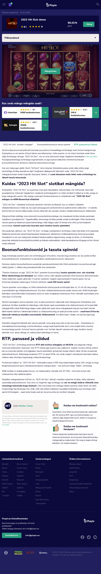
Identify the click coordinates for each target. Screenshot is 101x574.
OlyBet (5, 487)
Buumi (4, 468)
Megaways (73, 480)
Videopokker (41, 503)
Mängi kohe (50, 71)
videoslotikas (91, 156)
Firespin (5, 476)
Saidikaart (78, 555)
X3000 (19, 495)
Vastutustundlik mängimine (80, 484)
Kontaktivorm (11, 535)
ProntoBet (21, 491)
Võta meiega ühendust (78, 487)
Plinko (38, 491)
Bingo (38, 468)
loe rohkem (5, 425)
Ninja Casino (22, 484)
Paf (3, 491)
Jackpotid (73, 472)
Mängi (89, 24)
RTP (71, 476)
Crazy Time (40, 464)
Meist (71, 491)
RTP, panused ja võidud (85, 144)
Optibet (20, 487)
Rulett (38, 495)
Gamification (74, 468)
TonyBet (5, 495)
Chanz (4, 472)
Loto (37, 484)
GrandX (5, 480)
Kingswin (20, 480)
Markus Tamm (26, 406)
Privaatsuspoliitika (67, 555)
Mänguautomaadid (43, 487)
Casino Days (22, 468)
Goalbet (20, 476)
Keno (38, 476)
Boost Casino (22, 464)
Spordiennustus (42, 499)
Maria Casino (7, 484)
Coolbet (20, 472)
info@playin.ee (32, 535)
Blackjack (40, 472)
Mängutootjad (75, 464)
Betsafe (5, 464)
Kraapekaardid (42, 480)
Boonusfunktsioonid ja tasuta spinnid (53, 144)
